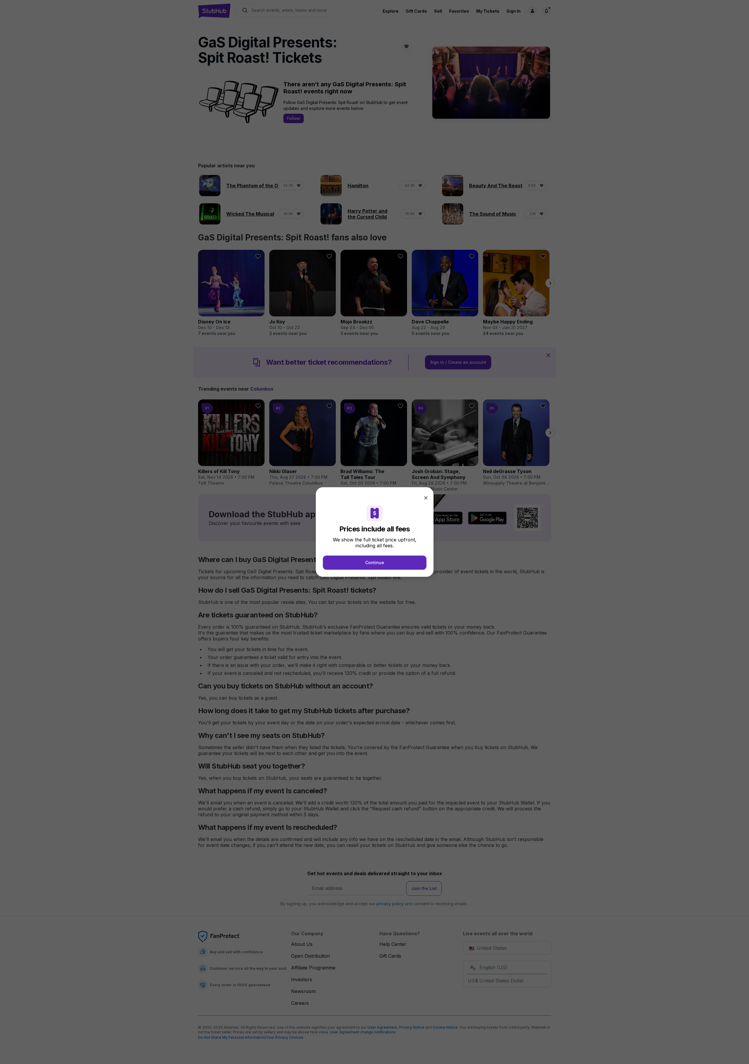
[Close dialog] (426, 498)
